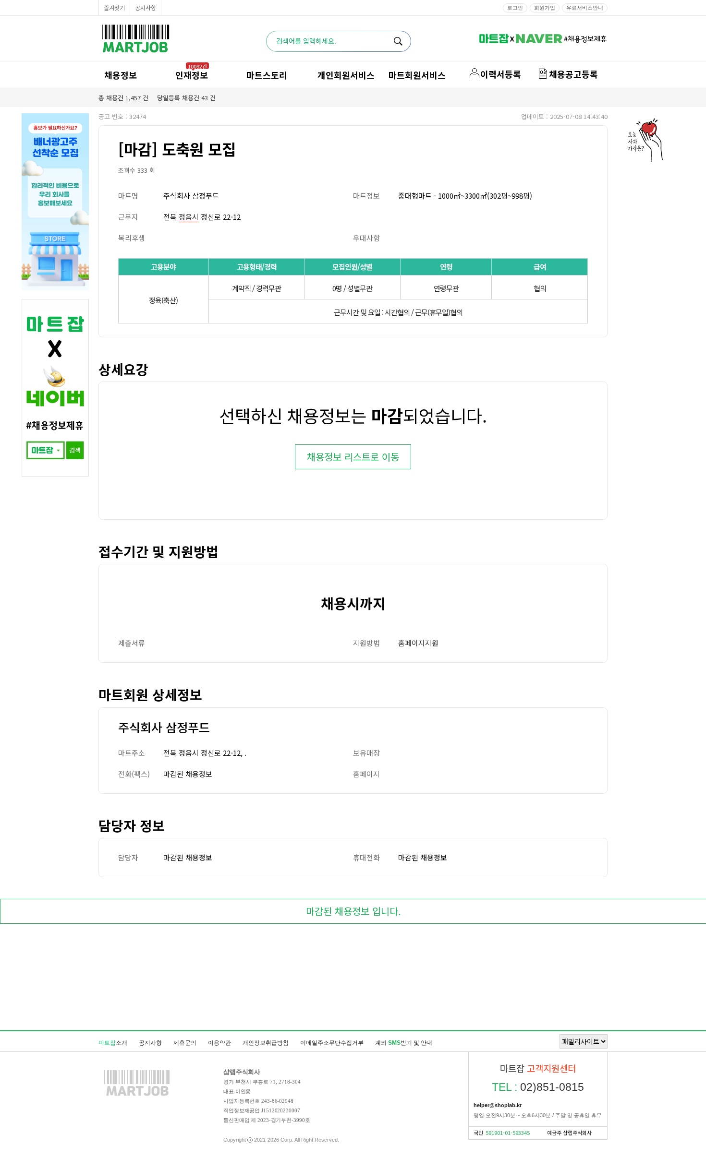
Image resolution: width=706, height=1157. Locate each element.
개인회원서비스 (346, 75)
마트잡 (135, 38)
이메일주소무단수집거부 (332, 1042)
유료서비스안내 (584, 8)
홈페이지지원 (418, 643)
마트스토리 (266, 75)
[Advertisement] (353, 979)
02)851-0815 (538, 1087)
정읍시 (189, 217)
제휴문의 (184, 1042)
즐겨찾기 (114, 7)
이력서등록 (500, 74)
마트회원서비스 (417, 75)
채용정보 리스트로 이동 (353, 457)
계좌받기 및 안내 (403, 1042)
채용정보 (120, 75)
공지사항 (145, 7)
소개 (112, 1042)
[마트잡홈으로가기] (136, 1095)
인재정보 (191, 75)
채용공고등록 (573, 74)
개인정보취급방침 (266, 1042)
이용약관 (219, 1042)
